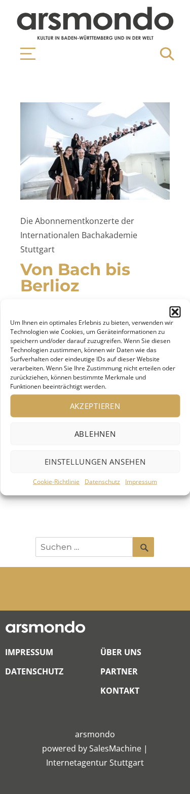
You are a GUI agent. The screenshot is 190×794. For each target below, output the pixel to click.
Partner (119, 671)
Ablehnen (95, 434)
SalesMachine (115, 748)
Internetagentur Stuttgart (95, 762)
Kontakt (119, 690)
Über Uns (120, 652)
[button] (175, 312)
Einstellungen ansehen (95, 462)
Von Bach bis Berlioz (75, 277)
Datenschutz (102, 481)
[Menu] (22, 53)
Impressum (141, 481)
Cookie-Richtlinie (56, 481)
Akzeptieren (95, 406)
